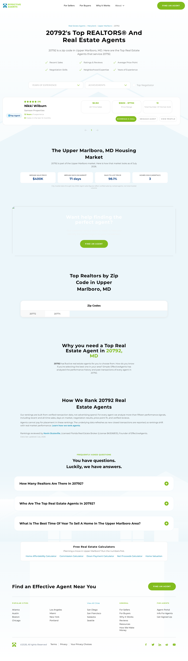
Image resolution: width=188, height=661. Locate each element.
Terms (54, 644)
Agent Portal (163, 610)
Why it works (126, 617)
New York (54, 617)
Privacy (63, 644)
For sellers (124, 610)
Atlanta (16, 610)
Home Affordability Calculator (41, 556)
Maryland (91, 26)
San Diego (92, 610)
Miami (53, 613)
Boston (16, 617)
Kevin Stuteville (52, 433)
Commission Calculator (72, 556)
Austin (15, 613)
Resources (124, 624)
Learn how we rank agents (66, 425)
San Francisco (94, 613)
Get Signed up (164, 617)
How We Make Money (126, 628)
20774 (57, 314)
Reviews (123, 620)
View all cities (93, 603)
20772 (33, 314)
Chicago (16, 620)
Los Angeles (56, 610)
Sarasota (91, 617)
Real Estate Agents (77, 26)
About (118, 5)
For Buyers (85, 5)
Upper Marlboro (105, 26)
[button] (85, 130)
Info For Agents (165, 613)
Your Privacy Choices (81, 644)
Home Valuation (154, 556)
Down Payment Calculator (100, 556)
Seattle (90, 620)
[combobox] (32, 85)
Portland (54, 620)
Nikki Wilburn (35, 106)
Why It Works (103, 5)
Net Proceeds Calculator (129, 556)
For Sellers (69, 5)
